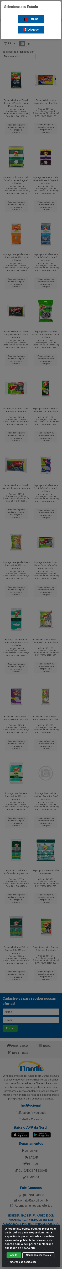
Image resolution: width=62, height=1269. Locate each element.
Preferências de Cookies (22, 1262)
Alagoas (33, 29)
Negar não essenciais (38, 1255)
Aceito (13, 1255)
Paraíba (33, 19)
